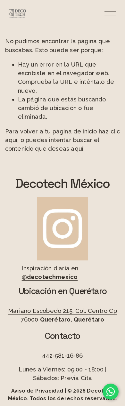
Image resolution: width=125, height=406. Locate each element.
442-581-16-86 (62, 355)
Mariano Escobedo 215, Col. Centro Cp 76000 (62, 315)
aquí (77, 148)
